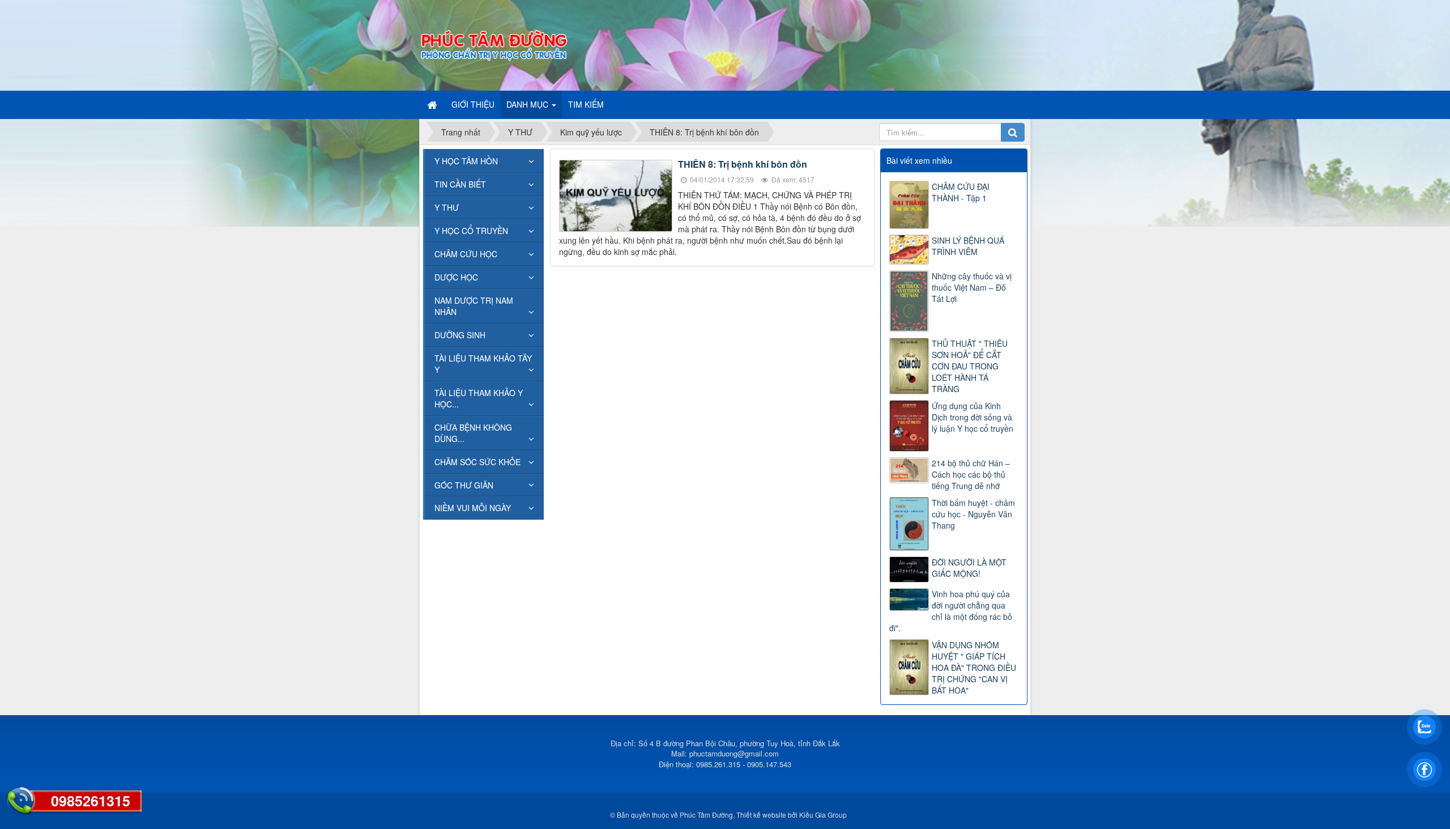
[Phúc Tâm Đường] (493, 44)
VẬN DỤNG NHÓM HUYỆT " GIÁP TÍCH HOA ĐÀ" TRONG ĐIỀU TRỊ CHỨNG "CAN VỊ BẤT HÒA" (974, 667)
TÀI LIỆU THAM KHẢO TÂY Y (483, 363)
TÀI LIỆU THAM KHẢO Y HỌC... (478, 398)
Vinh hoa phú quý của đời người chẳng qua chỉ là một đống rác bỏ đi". (950, 611)
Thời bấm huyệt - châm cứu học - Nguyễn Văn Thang (973, 514)
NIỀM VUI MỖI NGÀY (472, 507)
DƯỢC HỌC (456, 277)
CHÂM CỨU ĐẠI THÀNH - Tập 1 (961, 192)
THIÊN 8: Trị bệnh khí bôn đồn (742, 164)
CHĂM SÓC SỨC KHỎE (477, 461)
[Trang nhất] (433, 104)
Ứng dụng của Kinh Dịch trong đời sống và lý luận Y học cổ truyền (972, 417)
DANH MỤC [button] (528, 104)
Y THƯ (446, 207)
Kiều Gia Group (823, 814)
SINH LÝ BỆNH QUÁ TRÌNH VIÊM (968, 246)
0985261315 (90, 800)
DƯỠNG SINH (459, 335)
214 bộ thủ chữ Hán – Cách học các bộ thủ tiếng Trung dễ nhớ (971, 474)
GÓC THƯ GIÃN (463, 485)
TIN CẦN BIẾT (460, 184)
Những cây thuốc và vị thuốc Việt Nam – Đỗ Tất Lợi (972, 287)
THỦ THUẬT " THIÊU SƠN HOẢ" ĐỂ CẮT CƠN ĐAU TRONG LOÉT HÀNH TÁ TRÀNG (970, 366)
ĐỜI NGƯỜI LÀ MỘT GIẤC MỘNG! (969, 567)
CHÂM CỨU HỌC (465, 254)
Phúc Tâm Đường (706, 814)
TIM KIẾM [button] (586, 104)
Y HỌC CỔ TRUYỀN (471, 230)
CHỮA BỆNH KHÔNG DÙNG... (473, 433)
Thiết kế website (761, 814)
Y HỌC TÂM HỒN (466, 161)
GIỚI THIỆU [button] (472, 104)
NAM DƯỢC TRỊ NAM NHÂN (473, 306)
